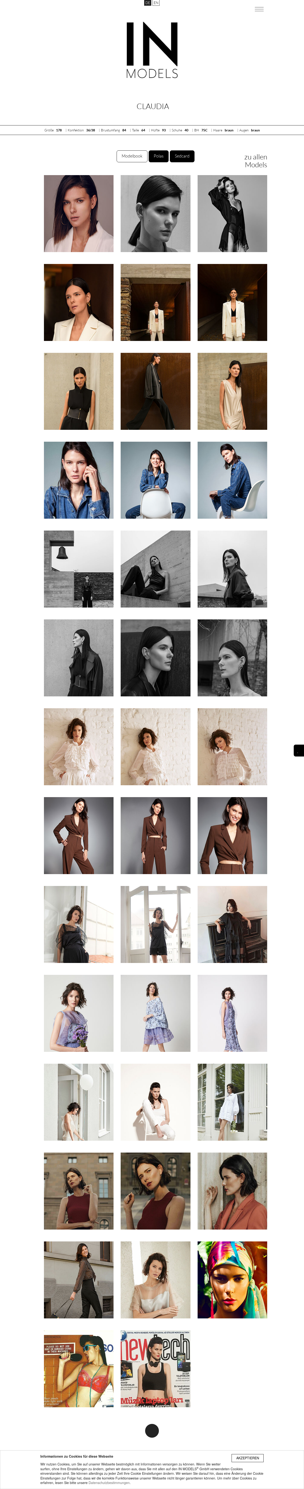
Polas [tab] (159, 155)
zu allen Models (255, 160)
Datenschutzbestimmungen (109, 1482)
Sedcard (182, 155)
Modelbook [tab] (132, 155)
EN (156, 2)
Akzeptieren (247, 1457)
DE (147, 2)
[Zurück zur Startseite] (152, 49)
